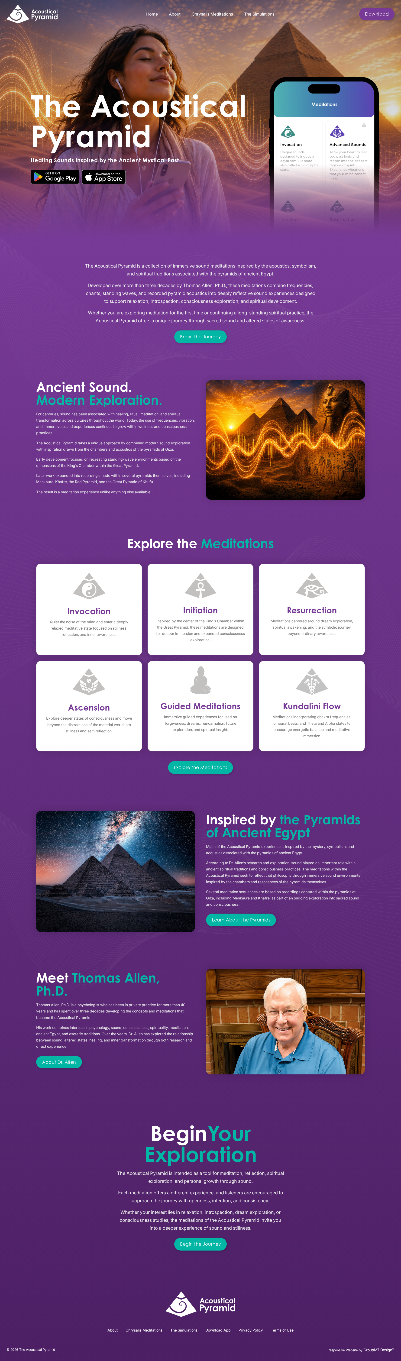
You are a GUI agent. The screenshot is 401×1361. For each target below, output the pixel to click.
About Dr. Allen (59, 1062)
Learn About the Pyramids (241, 919)
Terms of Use (282, 1330)
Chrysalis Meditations (212, 14)
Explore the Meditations (200, 767)
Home (152, 14)
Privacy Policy (251, 1330)
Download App (218, 1330)
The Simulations (259, 14)
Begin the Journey (200, 336)
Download (377, 13)
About (175, 14)
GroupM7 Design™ (379, 1350)
